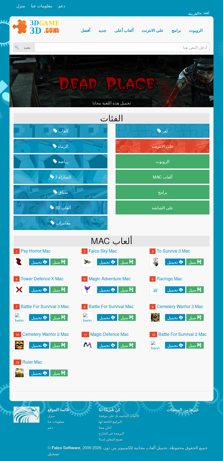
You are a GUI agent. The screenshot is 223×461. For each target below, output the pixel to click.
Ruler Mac (32, 362)
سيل (56, 262)
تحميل (36, 262)
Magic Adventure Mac (110, 278)
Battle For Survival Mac (111, 306)
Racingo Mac (169, 278)
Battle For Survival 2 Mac (182, 334)
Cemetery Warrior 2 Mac (45, 334)
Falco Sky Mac (103, 251)
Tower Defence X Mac (42, 278)
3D (62, 207)
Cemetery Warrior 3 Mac (180, 306)
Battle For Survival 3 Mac (45, 306)
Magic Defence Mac (109, 334)
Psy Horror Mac (36, 251)
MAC (162, 177)
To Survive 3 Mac (173, 251)
